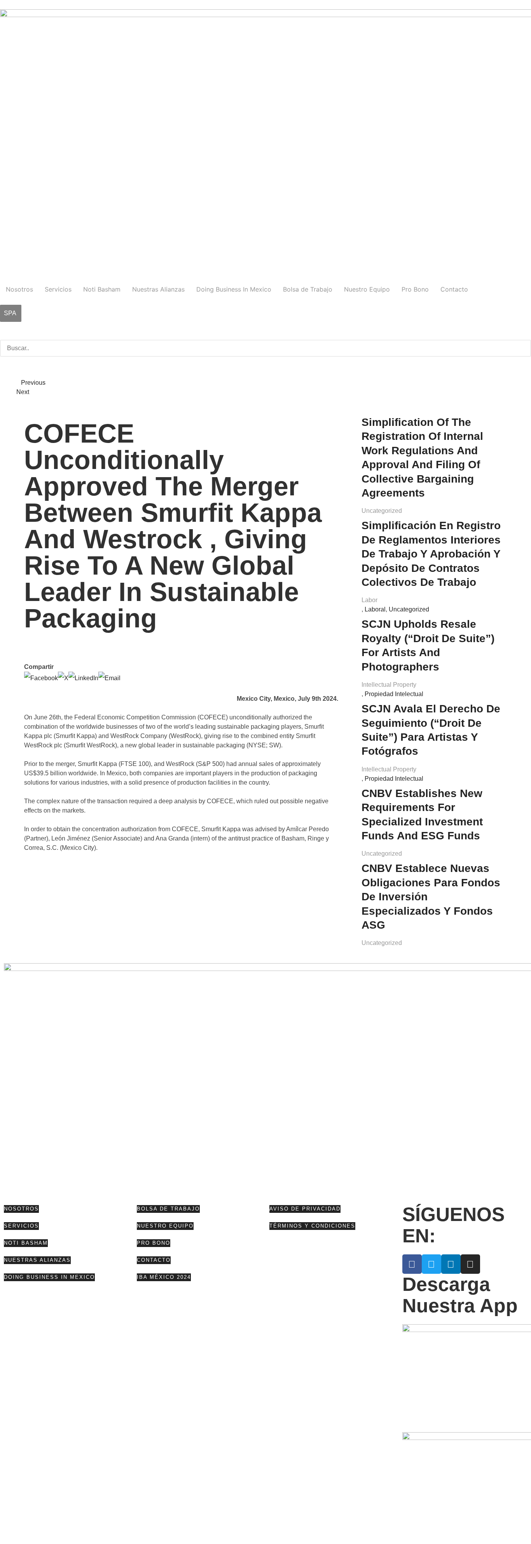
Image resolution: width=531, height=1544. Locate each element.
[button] (265, 335)
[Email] (109, 678)
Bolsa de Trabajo (307, 289)
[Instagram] (470, 1264)
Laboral (375, 609)
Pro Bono (415, 289)
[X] (63, 678)
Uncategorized (382, 510)
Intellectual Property (389, 684)
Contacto (454, 289)
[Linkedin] (451, 1264)
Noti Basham (102, 289)
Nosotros (19, 289)
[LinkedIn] (83, 678)
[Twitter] (431, 1264)
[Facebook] (41, 678)
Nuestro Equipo (367, 289)
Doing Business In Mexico (233, 289)
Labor (369, 600)
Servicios (58, 289)
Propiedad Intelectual (394, 694)
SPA (10, 313)
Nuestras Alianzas (158, 289)
